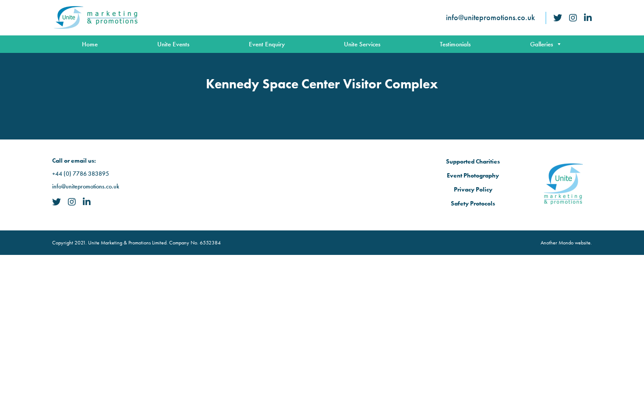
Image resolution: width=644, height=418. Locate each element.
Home (90, 44)
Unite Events (173, 44)
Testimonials (455, 44)
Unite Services (362, 44)
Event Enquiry (267, 44)
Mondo (566, 242)
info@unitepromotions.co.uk (490, 17)
